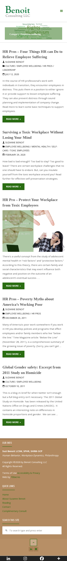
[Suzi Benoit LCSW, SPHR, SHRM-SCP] (17, 11)
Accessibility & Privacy (28, 472)
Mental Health (41, 146)
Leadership (9, 69)
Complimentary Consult (14, 511)
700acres (15, 477)
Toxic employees (19, 150)
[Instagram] (36, 549)
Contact (6, 506)
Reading (6, 502)
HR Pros (48, 65)
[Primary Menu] (61, 11)
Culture (10, 65)
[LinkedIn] (31, 549)
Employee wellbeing (29, 65)
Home (5, 494)
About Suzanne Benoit (13, 498)
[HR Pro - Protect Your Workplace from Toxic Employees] (49, 231)
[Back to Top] (33, 542)
